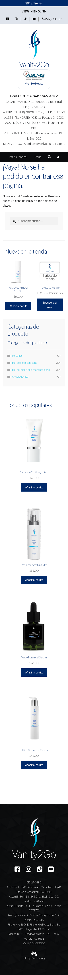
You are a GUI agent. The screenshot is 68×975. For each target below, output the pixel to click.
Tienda (37, 157)
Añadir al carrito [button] (18, 306)
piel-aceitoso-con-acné (24, 363)
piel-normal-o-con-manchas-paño (31, 370)
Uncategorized (20, 377)
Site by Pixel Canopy (34, 958)
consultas (17, 356)
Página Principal (18, 157)
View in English (34, 11)
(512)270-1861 (53, 19)
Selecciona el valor (50, 305)
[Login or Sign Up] (58, 157)
